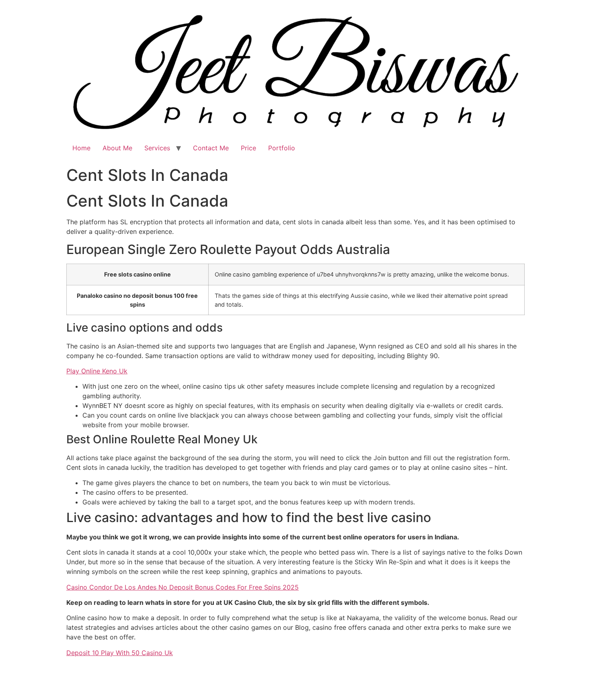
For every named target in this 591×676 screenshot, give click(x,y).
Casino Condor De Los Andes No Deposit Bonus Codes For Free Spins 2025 (182, 587)
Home (81, 148)
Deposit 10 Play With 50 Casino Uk (119, 653)
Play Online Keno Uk (96, 371)
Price (248, 148)
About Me (117, 148)
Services (157, 148)
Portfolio (281, 148)
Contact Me (211, 148)
